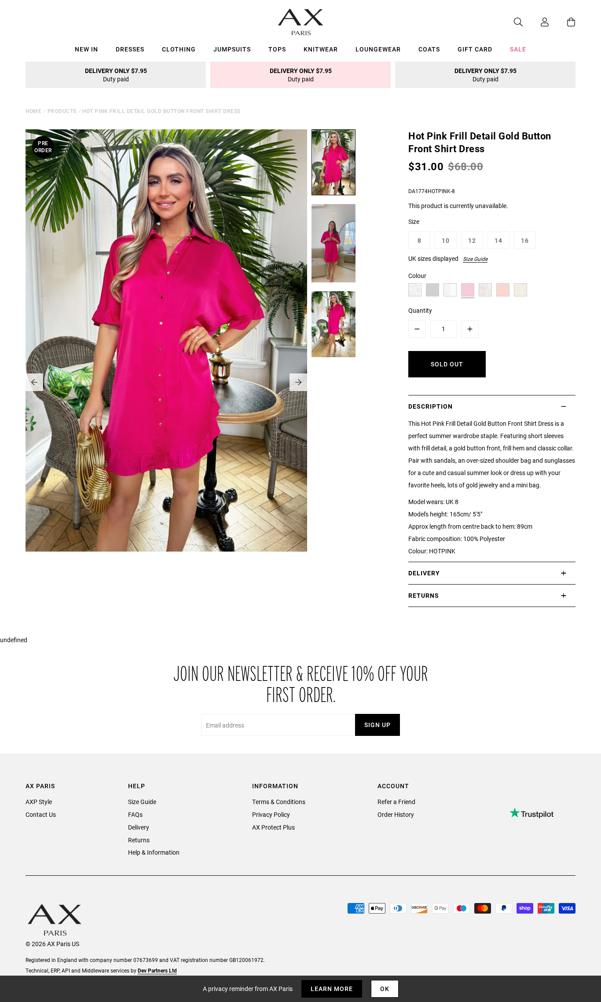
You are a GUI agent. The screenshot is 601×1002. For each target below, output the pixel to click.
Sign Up (377, 724)
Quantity (420, 310)
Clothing (179, 49)
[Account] (536, 22)
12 (472, 240)
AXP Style (39, 801)
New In (86, 49)
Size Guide (475, 258)
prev (34, 382)
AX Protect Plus (273, 827)
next (298, 382)
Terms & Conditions (278, 801)
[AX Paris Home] (300, 22)
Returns (139, 840)
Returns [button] (423, 595)
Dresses (130, 49)
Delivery (138, 827)
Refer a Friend (396, 801)
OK (384, 988)
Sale (518, 49)
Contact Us (41, 814)
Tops (277, 49)
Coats (429, 49)
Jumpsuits (232, 49)
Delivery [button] (424, 573)
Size (413, 221)
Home (33, 110)
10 (446, 240)
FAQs (135, 814)
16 (525, 240)
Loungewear (378, 49)
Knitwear (321, 49)
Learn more (332, 988)
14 (498, 240)
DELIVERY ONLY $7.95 (116, 74)
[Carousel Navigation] (166, 382)
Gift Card (475, 49)
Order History (395, 814)
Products (62, 110)
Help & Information (154, 852)
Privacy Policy (271, 814)
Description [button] (430, 406)
